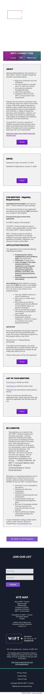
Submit (13, 584)
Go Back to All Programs (22, 539)
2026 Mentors (11, 382)
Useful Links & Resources (22, 622)
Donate (22, 618)
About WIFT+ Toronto (22, 602)
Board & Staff (22, 603)
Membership (22, 605)
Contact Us (22, 626)
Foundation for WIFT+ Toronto (22, 615)
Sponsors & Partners (22, 609)
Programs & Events (22, 607)
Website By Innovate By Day (22, 686)
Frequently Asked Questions (22, 624)
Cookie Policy (22, 676)
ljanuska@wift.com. (25, 523)
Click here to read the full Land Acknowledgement (22, 663)
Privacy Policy (22, 673)
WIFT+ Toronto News (22, 611)
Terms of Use (22, 679)
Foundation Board (22, 617)
